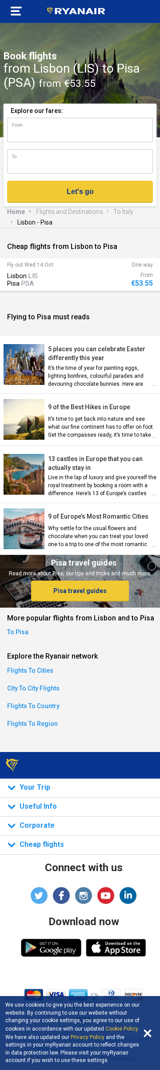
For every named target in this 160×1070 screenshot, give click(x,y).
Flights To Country (33, 705)
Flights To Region (32, 723)
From (17, 125)
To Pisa (17, 632)
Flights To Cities (30, 670)
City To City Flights (33, 688)
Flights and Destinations (69, 211)
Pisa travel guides (80, 590)
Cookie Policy (121, 1029)
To (14, 156)
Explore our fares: (37, 110)
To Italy (123, 211)
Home (16, 211)
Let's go (80, 191)
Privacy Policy (87, 1037)
